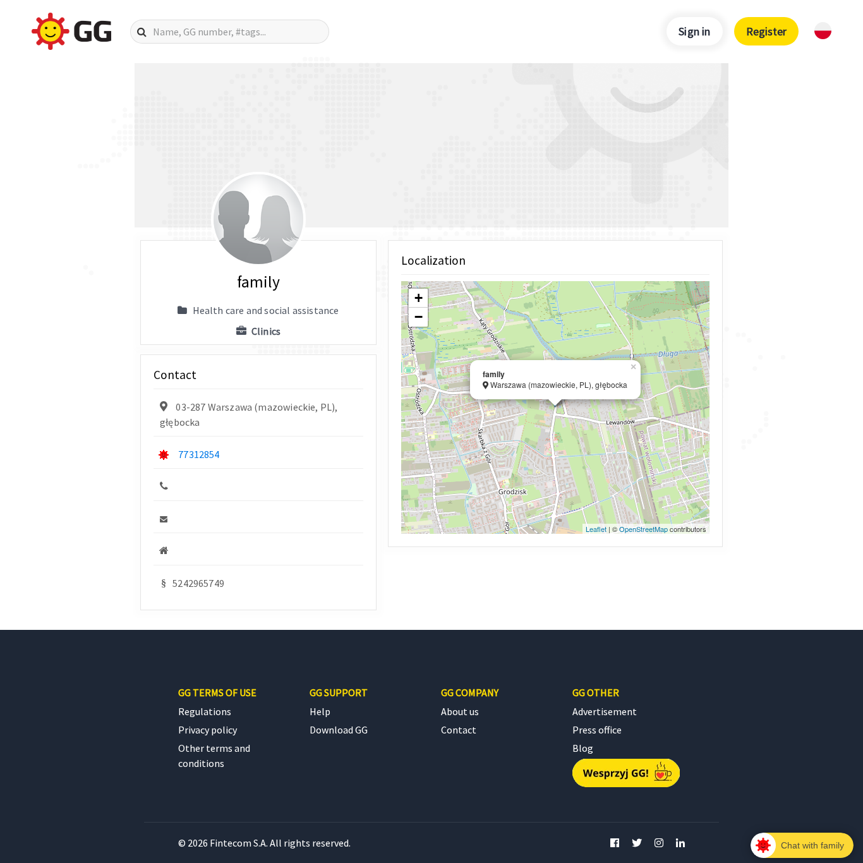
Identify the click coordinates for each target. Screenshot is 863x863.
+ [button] (418, 298)
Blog (582, 748)
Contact (458, 729)
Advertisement (604, 711)
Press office (597, 729)
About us (460, 711)
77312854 (198, 454)
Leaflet (596, 529)
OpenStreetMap (643, 529)
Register (766, 31)
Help (320, 711)
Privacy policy (207, 729)
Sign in (694, 31)
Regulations (204, 711)
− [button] (418, 317)
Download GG (339, 729)
